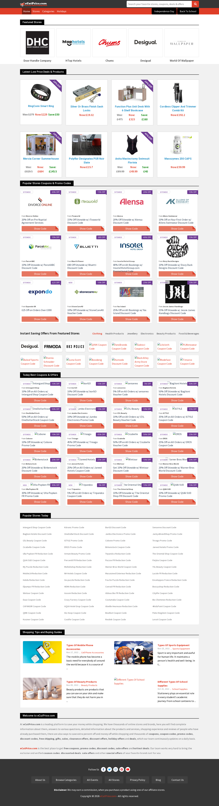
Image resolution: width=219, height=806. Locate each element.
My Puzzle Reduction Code (35, 566)
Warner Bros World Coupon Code (121, 566)
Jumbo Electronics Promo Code (120, 534)
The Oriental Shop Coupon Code (167, 553)
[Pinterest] (121, 769)
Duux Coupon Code (32, 599)
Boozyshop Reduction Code (165, 586)
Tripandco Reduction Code (118, 553)
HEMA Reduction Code (74, 586)
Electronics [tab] (147, 333)
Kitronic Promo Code (74, 527)
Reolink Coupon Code (115, 619)
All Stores (114, 779)
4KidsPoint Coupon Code (164, 606)
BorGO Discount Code (115, 527)
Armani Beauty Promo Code (77, 553)
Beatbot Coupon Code (116, 612)
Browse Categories (66, 779)
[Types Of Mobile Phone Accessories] (42, 651)
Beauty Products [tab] (166, 333)
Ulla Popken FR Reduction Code (38, 553)
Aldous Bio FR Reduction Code (119, 593)
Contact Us (178, 779)
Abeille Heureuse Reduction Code (121, 606)
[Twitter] (109, 769)
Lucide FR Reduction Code (164, 573)
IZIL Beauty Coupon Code (35, 540)
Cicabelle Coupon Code (34, 547)
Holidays (61, 11)
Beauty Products (89, 685)
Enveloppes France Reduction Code (169, 580)
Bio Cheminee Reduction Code (166, 599)
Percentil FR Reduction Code (78, 560)
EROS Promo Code (73, 547)
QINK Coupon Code (32, 612)
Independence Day (164, 11)
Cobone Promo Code (115, 540)
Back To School (188, 11)
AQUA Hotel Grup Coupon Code (79, 606)
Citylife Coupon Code (162, 593)
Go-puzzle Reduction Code (77, 580)
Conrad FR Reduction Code (118, 586)
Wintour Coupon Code (33, 593)
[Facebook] (103, 769)
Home (26, 11)
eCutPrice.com (108, 796)
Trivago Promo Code (162, 540)
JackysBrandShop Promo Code (167, 534)
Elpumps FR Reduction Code (36, 586)
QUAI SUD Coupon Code (34, 560)
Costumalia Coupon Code (117, 599)
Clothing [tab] (97, 333)
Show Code (40, 228)
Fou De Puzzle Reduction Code (120, 580)
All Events (92, 779)
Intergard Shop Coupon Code (37, 527)
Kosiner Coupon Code (33, 619)
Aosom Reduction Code (75, 593)
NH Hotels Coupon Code (75, 573)
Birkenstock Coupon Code (117, 547)
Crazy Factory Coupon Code (77, 599)
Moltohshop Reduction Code (78, 566)
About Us (40, 779)
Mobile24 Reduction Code (35, 573)
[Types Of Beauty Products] (42, 688)
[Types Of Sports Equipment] (133, 652)
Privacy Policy (137, 779)
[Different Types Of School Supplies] (133, 681)
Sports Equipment (181, 648)
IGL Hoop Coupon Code (75, 612)
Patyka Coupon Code (162, 560)
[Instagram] (115, 769)
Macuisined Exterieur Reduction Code (123, 573)
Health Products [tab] (114, 333)
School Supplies (180, 689)
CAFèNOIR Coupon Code (34, 606)
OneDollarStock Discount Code (79, 534)
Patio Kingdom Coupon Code (166, 612)
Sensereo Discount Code (164, 527)
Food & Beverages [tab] (189, 333)
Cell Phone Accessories (92, 652)
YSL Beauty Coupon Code (164, 566)
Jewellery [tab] (132, 333)
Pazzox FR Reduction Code (118, 560)
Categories (48, 11)
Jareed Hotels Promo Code (165, 547)
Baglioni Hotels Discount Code (37, 534)
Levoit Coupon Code (162, 619)
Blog (158, 779)
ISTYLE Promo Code (73, 540)
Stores (36, 11)
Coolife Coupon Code (74, 619)
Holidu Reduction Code (34, 580)
